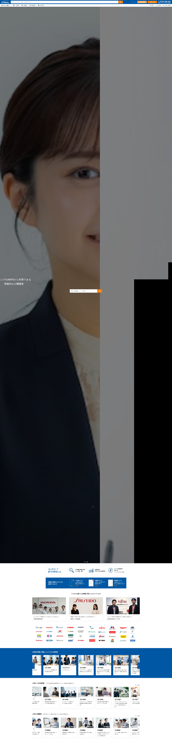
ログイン (134, 2)
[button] (33, 666)
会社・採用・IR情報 (167, 5)
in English (41, 5)
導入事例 (152, 5)
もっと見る (137, 685)
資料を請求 (142, 2)
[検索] (120, 2)
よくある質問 (158, 5)
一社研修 (16, 5)
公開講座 (25, 5)
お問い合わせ (153, 2)
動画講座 (33, 5)
